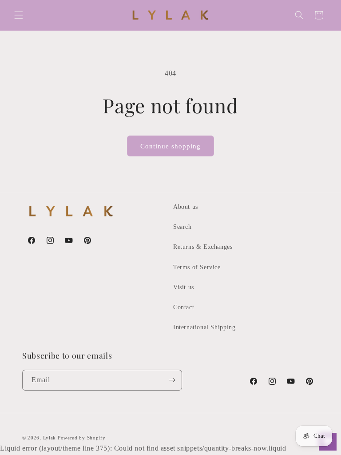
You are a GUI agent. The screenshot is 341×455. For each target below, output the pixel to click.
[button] (18, 15)
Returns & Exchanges (202, 246)
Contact (183, 307)
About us (185, 207)
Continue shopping (170, 146)
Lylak (49, 437)
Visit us (183, 287)
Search (182, 227)
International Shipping (204, 327)
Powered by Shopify (82, 437)
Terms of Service (197, 267)
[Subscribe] (172, 380)
